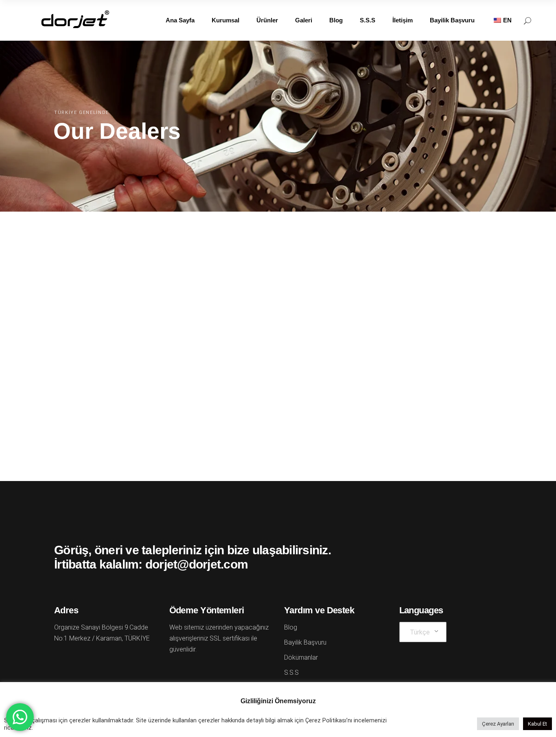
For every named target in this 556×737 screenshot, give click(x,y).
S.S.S (291, 672)
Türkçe (420, 632)
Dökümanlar (301, 657)
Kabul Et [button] (537, 724)
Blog (290, 627)
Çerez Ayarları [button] (498, 724)
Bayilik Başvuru (305, 642)
